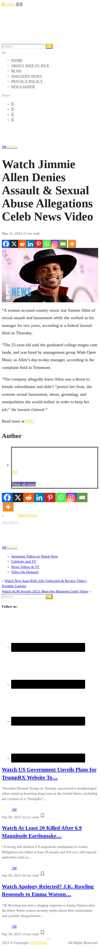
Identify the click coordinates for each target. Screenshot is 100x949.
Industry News (26, 76)
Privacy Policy (27, 81)
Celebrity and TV (23, 561)
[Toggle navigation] (4, 52)
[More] (72, 244)
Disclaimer (23, 86)
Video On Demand (24, 572)
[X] (14, 244)
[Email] (63, 244)
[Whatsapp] (47, 244)
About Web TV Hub (30, 65)
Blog (16, 71)
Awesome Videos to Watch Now (34, 556)
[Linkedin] (30, 244)
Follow (9, 4)
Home (17, 60)
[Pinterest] (38, 244)
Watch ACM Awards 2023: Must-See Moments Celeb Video (45, 591)
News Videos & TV (25, 567)
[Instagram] (55, 244)
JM (9, 147)
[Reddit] (22, 244)
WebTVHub (38, 943)
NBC (30, 421)
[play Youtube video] (50, 275)
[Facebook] (6, 244)
